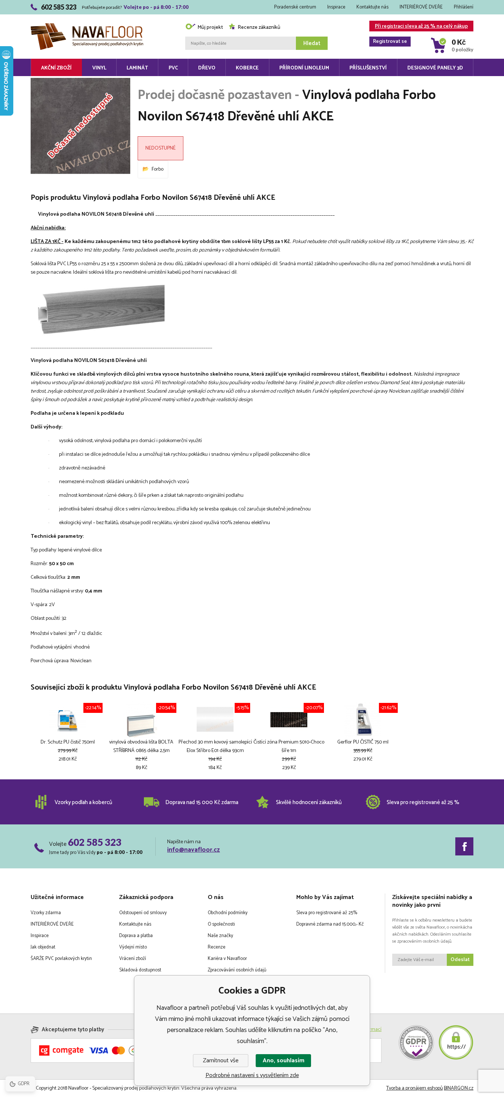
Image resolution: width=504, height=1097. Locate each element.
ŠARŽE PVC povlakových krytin (61, 959)
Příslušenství (368, 68)
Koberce (247, 68)
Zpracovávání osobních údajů (237, 970)
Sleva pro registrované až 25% (326, 913)
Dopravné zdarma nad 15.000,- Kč (330, 924)
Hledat (311, 43)
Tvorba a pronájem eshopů (414, 1088)
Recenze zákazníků (259, 27)
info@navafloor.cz (193, 850)
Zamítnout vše (220, 1061)
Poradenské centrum (295, 7)
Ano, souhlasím (283, 1061)
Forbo (157, 169)
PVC (173, 68)
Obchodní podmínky (228, 913)
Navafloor (87, 15)
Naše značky (220, 936)
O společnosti (221, 924)
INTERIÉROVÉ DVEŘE (421, 7)
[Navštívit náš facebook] (464, 846)
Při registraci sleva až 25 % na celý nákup (420, 26)
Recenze (216, 947)
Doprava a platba (136, 936)
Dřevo (206, 68)
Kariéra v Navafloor (227, 959)
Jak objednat (43, 947)
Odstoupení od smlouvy (143, 913)
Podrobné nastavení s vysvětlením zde (252, 1075)
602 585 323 (94, 842)
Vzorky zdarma (46, 913)
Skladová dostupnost (140, 970)
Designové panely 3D (435, 68)
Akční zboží (56, 68)
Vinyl (99, 68)
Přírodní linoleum (304, 68)
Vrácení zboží (132, 959)
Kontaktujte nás (372, 7)
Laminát (137, 68)
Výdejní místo (133, 947)
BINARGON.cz (458, 1088)
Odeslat (460, 960)
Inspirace (336, 7)
